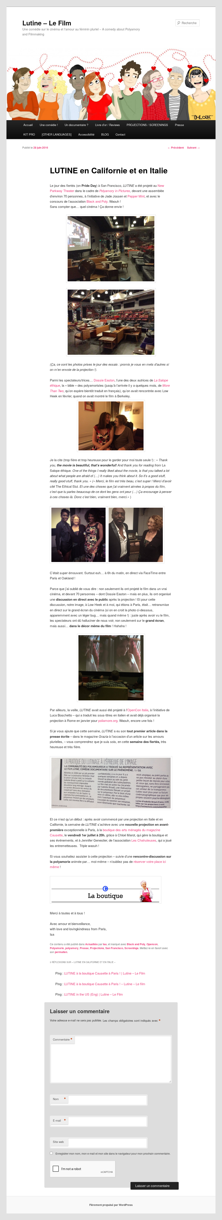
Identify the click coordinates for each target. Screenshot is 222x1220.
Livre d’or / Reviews (107, 125)
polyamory (71, 948)
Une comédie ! (49, 125)
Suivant (193, 147)
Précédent (176, 147)
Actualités (91, 944)
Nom (59, 1099)
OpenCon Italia (137, 710)
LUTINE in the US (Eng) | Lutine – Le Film (93, 994)
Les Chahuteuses (143, 840)
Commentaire (62, 1039)
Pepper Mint (136, 196)
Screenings (131, 948)
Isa (105, 944)
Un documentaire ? (76, 125)
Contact (120, 134)
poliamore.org (108, 720)
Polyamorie (57, 948)
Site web (58, 1142)
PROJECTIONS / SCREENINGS (147, 125)
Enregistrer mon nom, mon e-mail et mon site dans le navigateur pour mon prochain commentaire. (113, 1153)
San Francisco (114, 948)
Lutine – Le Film (46, 22)
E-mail (59, 1120)
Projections (97, 948)
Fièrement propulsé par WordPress (111, 1205)
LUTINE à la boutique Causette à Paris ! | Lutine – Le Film (104, 973)
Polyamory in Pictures (114, 190)
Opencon (152, 944)
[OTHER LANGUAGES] (57, 134)
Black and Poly (97, 201)
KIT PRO (29, 134)
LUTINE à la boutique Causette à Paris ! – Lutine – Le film (104, 983)
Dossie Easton (104, 380)
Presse (179, 125)
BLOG (105, 134)
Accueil (28, 125)
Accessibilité (86, 134)
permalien (61, 952)
